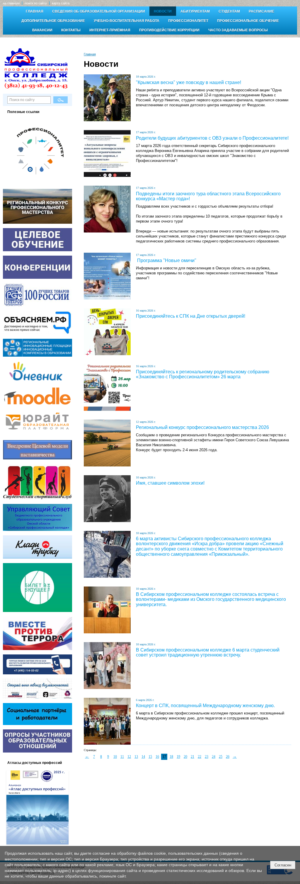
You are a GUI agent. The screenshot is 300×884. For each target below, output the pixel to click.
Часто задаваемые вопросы (238, 30)
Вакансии (42, 30)
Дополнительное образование (53, 21)
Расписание (261, 11)
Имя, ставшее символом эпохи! (170, 483)
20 (185, 757)
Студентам (229, 11)
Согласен (283, 865)
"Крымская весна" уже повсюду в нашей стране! (188, 82)
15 (150, 757)
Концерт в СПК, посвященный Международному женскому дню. (205, 705)
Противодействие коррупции (169, 30)
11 (122, 757)
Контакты (71, 30)
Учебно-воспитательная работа (126, 21)
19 (178, 757)
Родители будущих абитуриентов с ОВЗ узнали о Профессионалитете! (212, 138)
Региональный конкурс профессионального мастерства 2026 (202, 427)
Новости (163, 11)
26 (227, 757)
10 (115, 757)
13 (136, 757)
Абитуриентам (195, 11)
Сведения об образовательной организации (98, 11)
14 (143, 757)
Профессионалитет (188, 21)
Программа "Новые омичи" (166, 260)
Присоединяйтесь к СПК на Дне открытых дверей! (190, 316)
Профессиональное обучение (248, 21)
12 (129, 757)
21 (192, 757)
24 (213, 757)
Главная (34, 11)
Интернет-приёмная (109, 30)
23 (206, 757)
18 (171, 757)
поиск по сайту (36, 3)
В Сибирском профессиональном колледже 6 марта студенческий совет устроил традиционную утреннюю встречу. (207, 652)
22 (199, 757)
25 (220, 757)
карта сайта (60, 3)
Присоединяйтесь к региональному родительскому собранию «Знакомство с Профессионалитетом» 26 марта (202, 374)
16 (157, 757)
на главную (11, 3)
